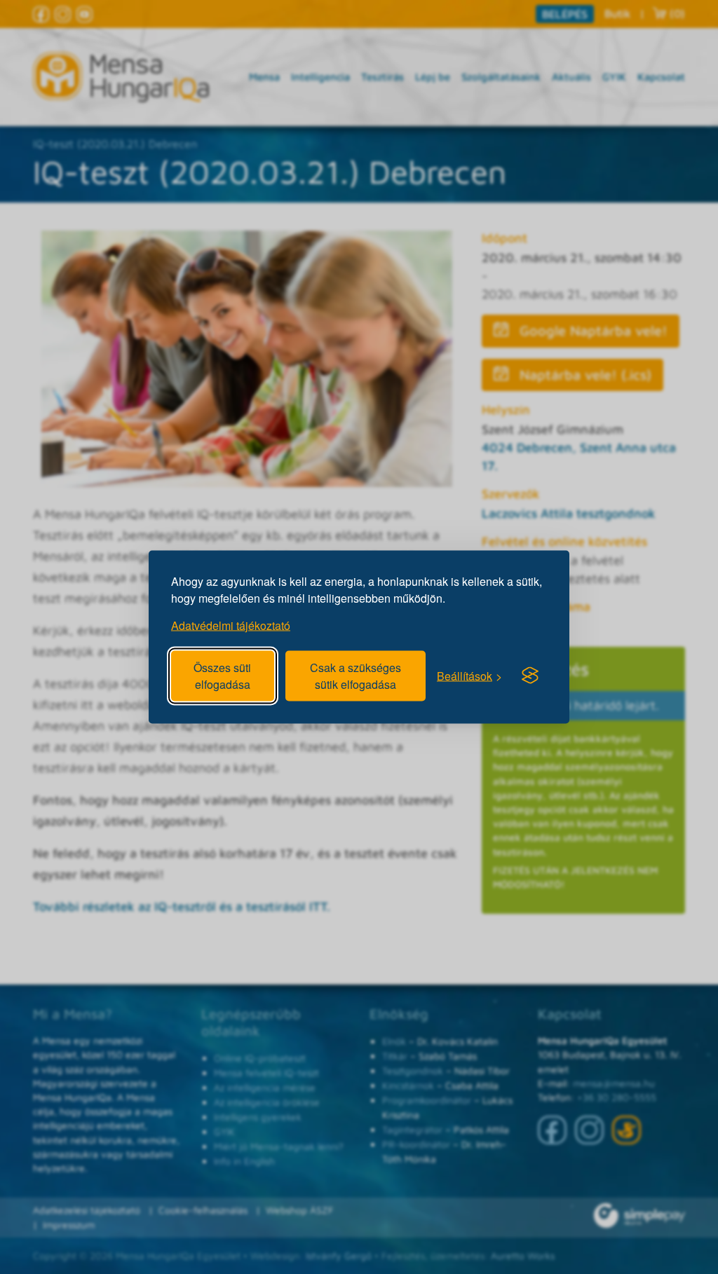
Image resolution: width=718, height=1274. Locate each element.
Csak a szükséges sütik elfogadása (355, 675)
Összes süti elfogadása (222, 675)
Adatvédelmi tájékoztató (230, 625)
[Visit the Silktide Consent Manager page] (530, 675)
